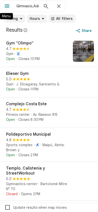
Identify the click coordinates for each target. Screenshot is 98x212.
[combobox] (27, 6)
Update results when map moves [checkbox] (36, 207)
